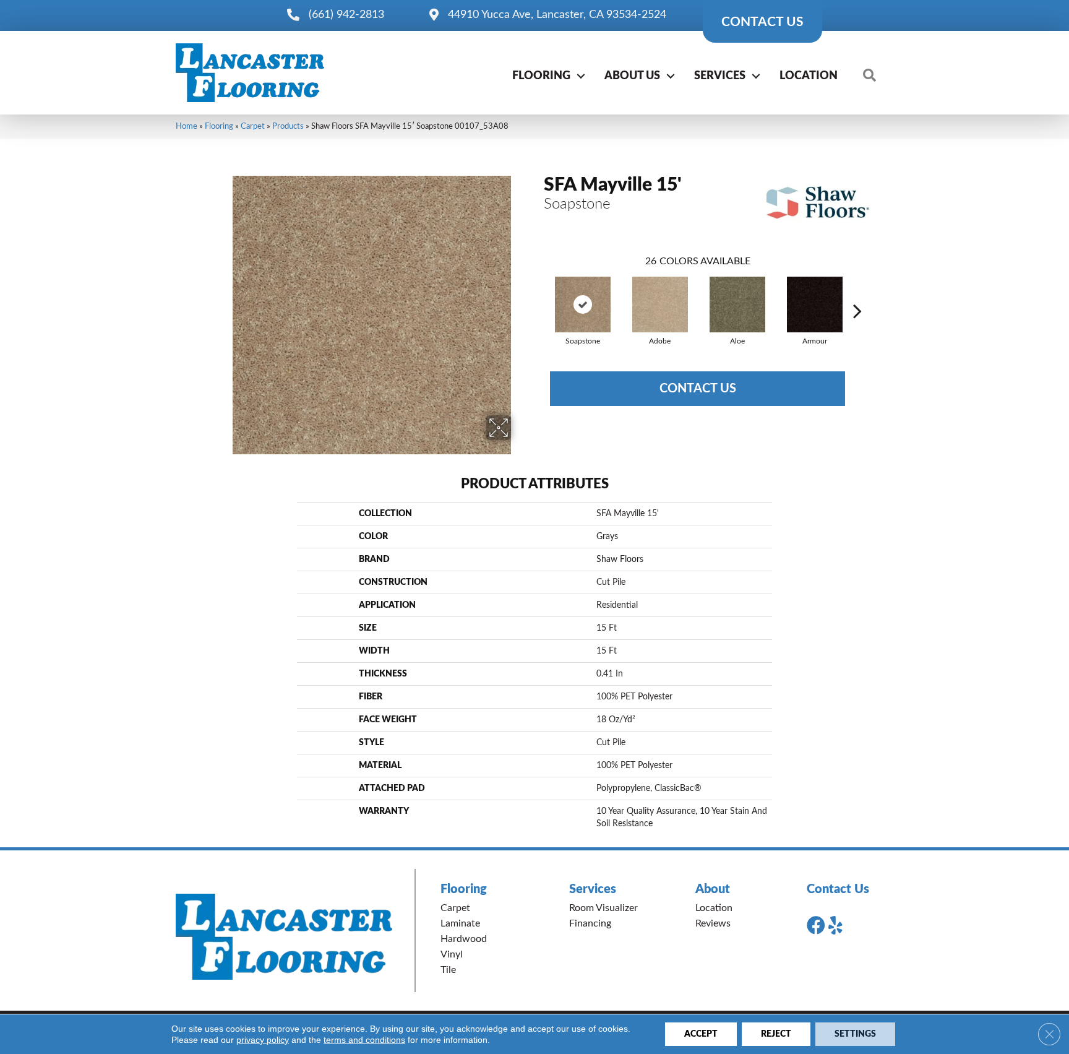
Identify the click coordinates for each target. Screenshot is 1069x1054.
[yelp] (835, 926)
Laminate (460, 923)
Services (719, 76)
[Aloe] (737, 304)
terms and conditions (364, 1040)
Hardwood (463, 939)
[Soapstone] (583, 304)
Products (288, 126)
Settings (855, 1034)
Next (857, 292)
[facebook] (816, 926)
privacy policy (262, 1040)
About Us (632, 76)
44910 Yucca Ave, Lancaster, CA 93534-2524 (557, 14)
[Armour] (815, 304)
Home (186, 126)
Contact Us (697, 388)
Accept (701, 1034)
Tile (448, 970)
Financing (590, 923)
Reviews (713, 923)
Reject (776, 1034)
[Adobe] (660, 304)
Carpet (253, 126)
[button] (580, 76)
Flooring (541, 76)
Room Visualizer (603, 908)
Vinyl (451, 954)
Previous (537, 292)
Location (808, 76)
